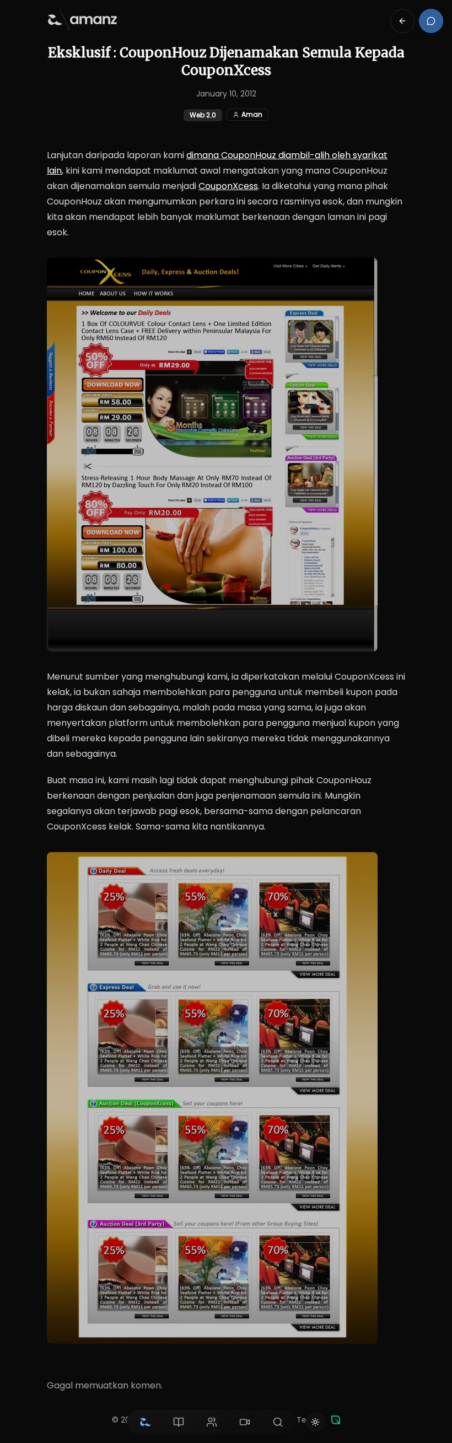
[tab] (145, 1422)
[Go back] (402, 21)
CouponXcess (228, 186)
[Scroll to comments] (431, 21)
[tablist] (212, 1422)
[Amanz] (335, 1419)
